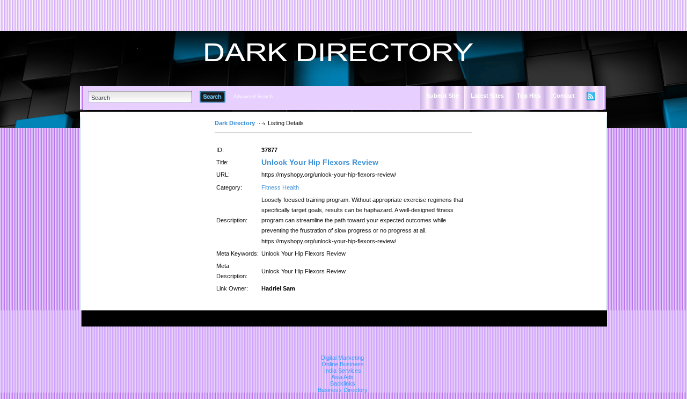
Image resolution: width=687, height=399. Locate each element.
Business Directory (343, 390)
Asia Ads (342, 377)
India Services (342, 370)
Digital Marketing (342, 357)
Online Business (342, 364)
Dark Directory (235, 123)
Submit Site (442, 95)
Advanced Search (253, 96)
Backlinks (342, 383)
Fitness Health (280, 187)
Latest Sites (487, 95)
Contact (563, 95)
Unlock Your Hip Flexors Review (319, 162)
